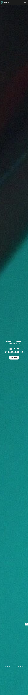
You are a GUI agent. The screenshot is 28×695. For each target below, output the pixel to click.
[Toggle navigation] (25, 2)
